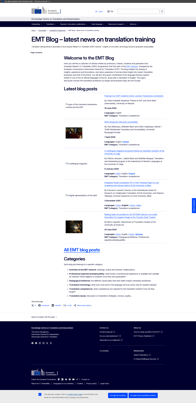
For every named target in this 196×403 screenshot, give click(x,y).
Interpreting (36, 24)
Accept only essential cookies (143, 395)
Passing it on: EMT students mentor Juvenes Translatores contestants (133, 96)
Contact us (85, 379)
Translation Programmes (57, 30)
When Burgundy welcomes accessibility (121, 122)
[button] (34, 305)
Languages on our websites (63, 383)
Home (33, 30)
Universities (42, 30)
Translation (50, 24)
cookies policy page (74, 394)
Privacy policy (91, 383)
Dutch (118, 173)
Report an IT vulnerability (40, 383)
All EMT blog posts (82, 249)
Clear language (96, 24)
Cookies (80, 383)
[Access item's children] (42, 24)
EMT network (132, 66)
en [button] (112, 11)
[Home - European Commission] (47, 10)
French (132, 205)
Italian (138, 205)
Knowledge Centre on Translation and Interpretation (52, 328)
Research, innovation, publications (72, 24)
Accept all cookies (118, 395)
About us (133, 24)
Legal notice (104, 383)
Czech (118, 205)
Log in (100, 11)
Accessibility (104, 351)
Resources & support (116, 24)
